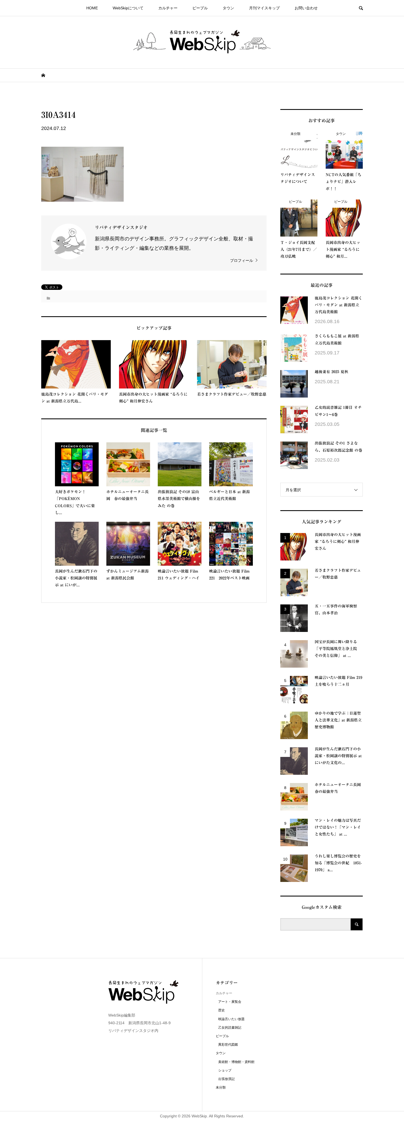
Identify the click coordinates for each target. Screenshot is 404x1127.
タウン (228, 8)
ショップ (224, 1070)
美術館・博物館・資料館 (236, 1062)
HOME (92, 8)
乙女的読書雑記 (229, 1027)
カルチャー (168, 8)
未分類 (221, 1087)
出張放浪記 (226, 1079)
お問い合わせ (306, 8)
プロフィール (241, 260)
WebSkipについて (128, 8)
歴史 (221, 1010)
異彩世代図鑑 (228, 1044)
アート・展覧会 (229, 1002)
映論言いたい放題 (231, 1019)
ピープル (200, 8)
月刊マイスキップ (264, 8)
